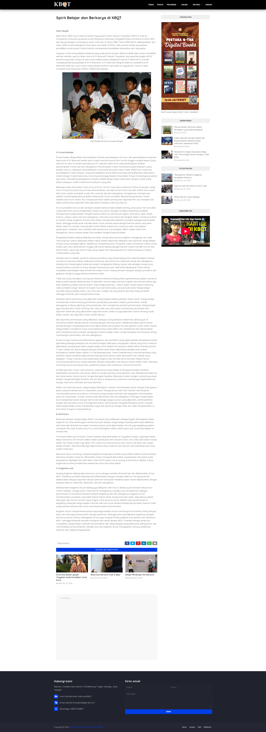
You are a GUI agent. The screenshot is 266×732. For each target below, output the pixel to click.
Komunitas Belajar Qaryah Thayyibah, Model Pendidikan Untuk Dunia (71, 577)
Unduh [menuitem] (208, 4)
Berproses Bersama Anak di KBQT (106, 575)
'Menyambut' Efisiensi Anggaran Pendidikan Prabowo (188, 176)
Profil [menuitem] (160, 4)
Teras (184, 727)
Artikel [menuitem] (196, 4)
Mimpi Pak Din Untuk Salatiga (187, 197)
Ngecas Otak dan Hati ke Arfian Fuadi (190, 186)
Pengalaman (63, 543)
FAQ (199, 727)
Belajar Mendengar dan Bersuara (139, 575)
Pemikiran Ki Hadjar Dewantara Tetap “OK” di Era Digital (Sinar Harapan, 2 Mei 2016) (191, 154)
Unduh (192, 727)
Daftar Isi (207, 727)
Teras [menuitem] (151, 4)
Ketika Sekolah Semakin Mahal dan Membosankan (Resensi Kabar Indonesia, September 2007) (189, 140)
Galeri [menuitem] (184, 4)
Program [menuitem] (171, 4)
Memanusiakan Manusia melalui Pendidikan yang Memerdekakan (188, 128)
